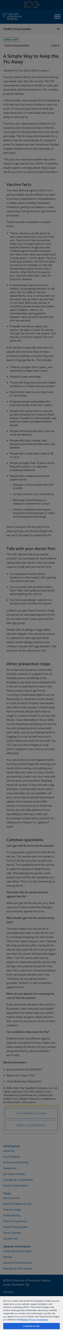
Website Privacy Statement (34, 1319)
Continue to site (31, 1326)
